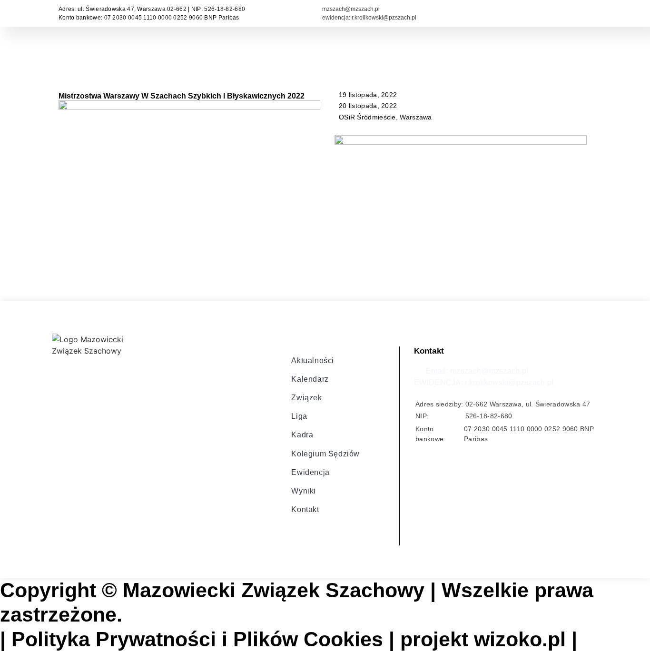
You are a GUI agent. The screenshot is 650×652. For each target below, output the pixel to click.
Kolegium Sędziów (325, 454)
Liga (299, 416)
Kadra (302, 435)
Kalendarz (309, 379)
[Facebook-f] (293, 531)
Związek (306, 398)
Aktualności (312, 360)
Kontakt (305, 509)
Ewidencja (310, 472)
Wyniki (303, 491)
